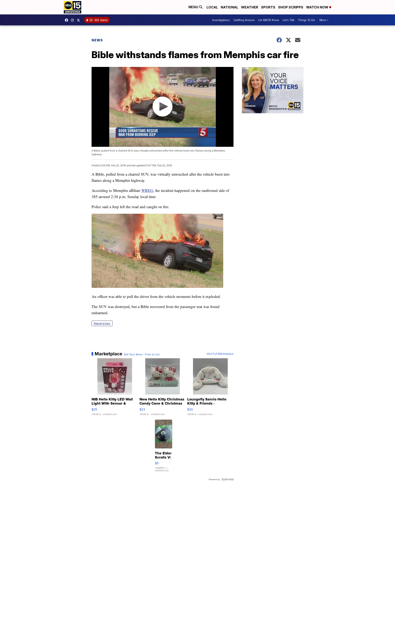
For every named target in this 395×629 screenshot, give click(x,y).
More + (323, 20)
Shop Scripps (290, 7)
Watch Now (317, 7)
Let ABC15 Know (268, 20)
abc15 (67, 20)
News (97, 40)
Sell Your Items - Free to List (141, 354)
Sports (268, 7)
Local (212, 7)
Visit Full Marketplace (220, 353)
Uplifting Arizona (244, 20)
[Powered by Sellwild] (228, 479)
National (229, 7)
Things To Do (306, 20)
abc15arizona (73, 20)
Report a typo (102, 323)
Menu (193, 7)
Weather (249, 7)
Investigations (221, 20)
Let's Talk (288, 20)
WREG (147, 190)
